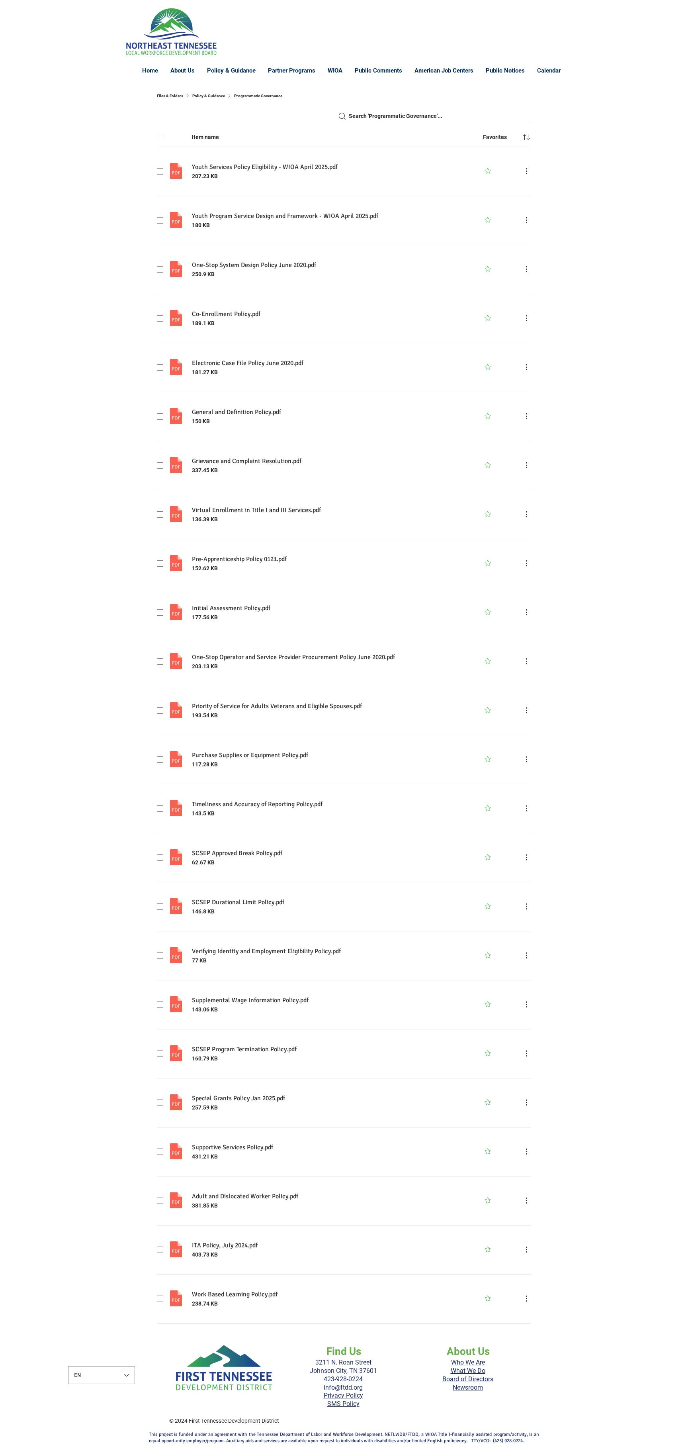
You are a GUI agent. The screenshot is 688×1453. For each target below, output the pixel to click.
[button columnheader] (526, 137)
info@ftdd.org (343, 1387)
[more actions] (526, 171)
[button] (231, 71)
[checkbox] (160, 137)
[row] (344, 135)
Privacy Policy (343, 1395)
